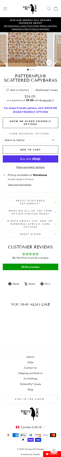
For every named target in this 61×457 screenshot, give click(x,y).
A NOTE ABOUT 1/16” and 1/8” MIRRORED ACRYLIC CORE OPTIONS (30, 224)
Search (30, 356)
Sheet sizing (30, 234)
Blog (30, 389)
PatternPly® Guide (30, 384)
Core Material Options (29, 133)
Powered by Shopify (30, 454)
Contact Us (30, 367)
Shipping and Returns (30, 373)
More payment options (30, 167)
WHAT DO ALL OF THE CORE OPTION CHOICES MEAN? (30, 212)
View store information (19, 184)
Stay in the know (30, 399)
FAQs (30, 362)
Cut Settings (30, 378)
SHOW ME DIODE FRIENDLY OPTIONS (30, 122)
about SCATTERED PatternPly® (30, 202)
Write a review (30, 267)
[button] (30, 100)
